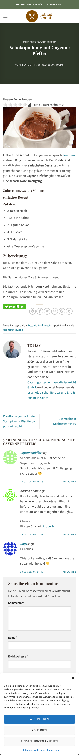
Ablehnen (39, 730)
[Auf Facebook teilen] (39, 311)
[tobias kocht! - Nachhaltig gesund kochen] (39, 16)
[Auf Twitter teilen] (47, 311)
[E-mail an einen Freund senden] (54, 311)
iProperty (48, 526)
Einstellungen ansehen (39, 741)
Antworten (69, 481)
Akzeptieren (39, 719)
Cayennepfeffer (30, 453)
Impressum (53, 750)
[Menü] (5, 16)
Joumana (69, 155)
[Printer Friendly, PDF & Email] (14, 307)
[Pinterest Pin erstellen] (62, 311)
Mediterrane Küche (13, 330)
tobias (60, 64)
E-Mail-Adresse (18, 656)
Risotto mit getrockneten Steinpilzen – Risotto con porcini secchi (20, 421)
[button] (73, 678)
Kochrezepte (46, 42)
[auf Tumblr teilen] (69, 311)
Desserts (29, 42)
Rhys (23, 544)
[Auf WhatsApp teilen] (32, 311)
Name (12, 638)
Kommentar (16, 603)
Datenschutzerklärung (33, 750)
